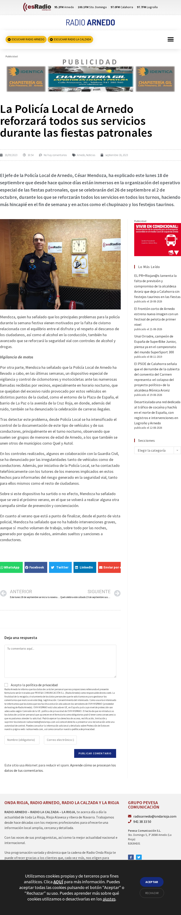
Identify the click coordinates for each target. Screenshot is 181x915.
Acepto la (34, 685)
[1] (90, 75)
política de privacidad (42, 685)
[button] (170, 40)
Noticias (90, 155)
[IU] (157, 239)
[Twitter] (139, 857)
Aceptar (151, 882)
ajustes (109, 899)
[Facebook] (131, 857)
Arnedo (81, 155)
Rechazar (151, 893)
